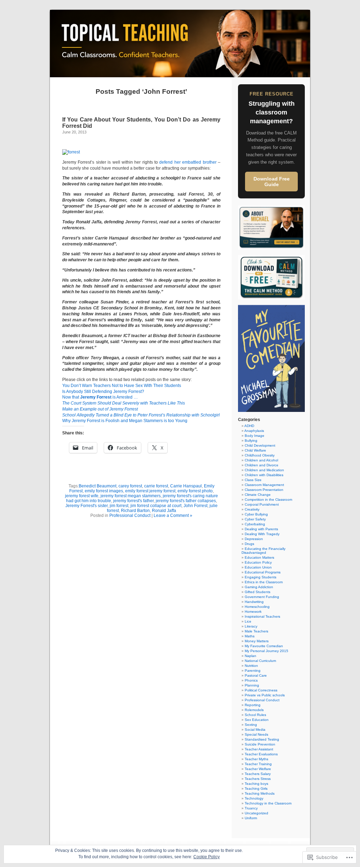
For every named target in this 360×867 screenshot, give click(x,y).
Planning (252, 685)
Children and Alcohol (261, 460)
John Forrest (195, 505)
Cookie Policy (206, 856)
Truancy (251, 808)
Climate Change (258, 495)
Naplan (250, 656)
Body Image (254, 436)
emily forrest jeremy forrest (150, 490)
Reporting (253, 705)
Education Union (258, 567)
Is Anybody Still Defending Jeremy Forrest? (103, 391)
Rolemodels (254, 710)
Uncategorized (256, 813)
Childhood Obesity (260, 455)
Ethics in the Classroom (264, 582)
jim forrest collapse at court (155, 505)
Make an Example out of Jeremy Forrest (100, 409)
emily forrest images (104, 490)
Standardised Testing (262, 739)
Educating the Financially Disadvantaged (263, 550)
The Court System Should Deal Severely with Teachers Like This (123, 403)
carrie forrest (156, 486)
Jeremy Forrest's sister (86, 505)
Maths (250, 636)
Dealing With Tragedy (262, 534)
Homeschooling (257, 607)
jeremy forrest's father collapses (186, 500)
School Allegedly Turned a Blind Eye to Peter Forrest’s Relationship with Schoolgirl (141, 415)
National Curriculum (260, 661)
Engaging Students (260, 577)
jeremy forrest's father (133, 500)
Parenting (253, 670)
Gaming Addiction (259, 587)
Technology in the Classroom (268, 803)
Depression (254, 539)
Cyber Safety (255, 519)
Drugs (249, 544)
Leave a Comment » (173, 515)
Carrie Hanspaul (186, 486)
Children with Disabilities (264, 475)
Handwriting (254, 602)
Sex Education (257, 720)
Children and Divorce (261, 465)
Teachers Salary (258, 774)
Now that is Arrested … (100, 397)
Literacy (251, 626)
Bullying (251, 440)
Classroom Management (264, 485)
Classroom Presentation (264, 490)
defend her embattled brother (187, 162)
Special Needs (256, 734)
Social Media (255, 729)
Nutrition (251, 666)
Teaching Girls (256, 788)
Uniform (251, 818)
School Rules (255, 715)
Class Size (253, 480)
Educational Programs (263, 572)
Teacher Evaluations (261, 754)
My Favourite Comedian (264, 646)
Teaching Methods (260, 793)
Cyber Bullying (256, 514)
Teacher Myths (256, 759)
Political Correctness (261, 690)
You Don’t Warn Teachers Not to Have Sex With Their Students (121, 385)
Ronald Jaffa (164, 510)
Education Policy (258, 562)
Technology (254, 798)
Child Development (260, 445)
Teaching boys (256, 784)
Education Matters (259, 557)
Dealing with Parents (261, 529)
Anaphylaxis (254, 431)
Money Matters (257, 641)
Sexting (251, 725)
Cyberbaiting (255, 524)
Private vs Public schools (265, 695)
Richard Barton (135, 510)
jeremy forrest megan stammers (131, 495)
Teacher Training (258, 764)
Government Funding (262, 597)
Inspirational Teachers (262, 616)
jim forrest (119, 505)
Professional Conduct (129, 515)
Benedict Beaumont (97, 486)
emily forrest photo (195, 490)
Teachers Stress (258, 779)
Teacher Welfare (258, 769)
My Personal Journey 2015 (266, 651)
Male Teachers (256, 631)
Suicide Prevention (260, 744)
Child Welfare (255, 450)
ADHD (249, 426)
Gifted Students (257, 592)
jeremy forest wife (81, 495)
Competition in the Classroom (268, 499)
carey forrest (130, 486)
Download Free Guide (271, 181)
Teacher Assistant (259, 749)
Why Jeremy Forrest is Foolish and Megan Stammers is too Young (124, 420)
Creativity (252, 509)
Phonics (251, 680)
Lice (248, 621)
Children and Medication (264, 470)
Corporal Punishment (262, 504)
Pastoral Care (256, 675)
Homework (253, 611)
